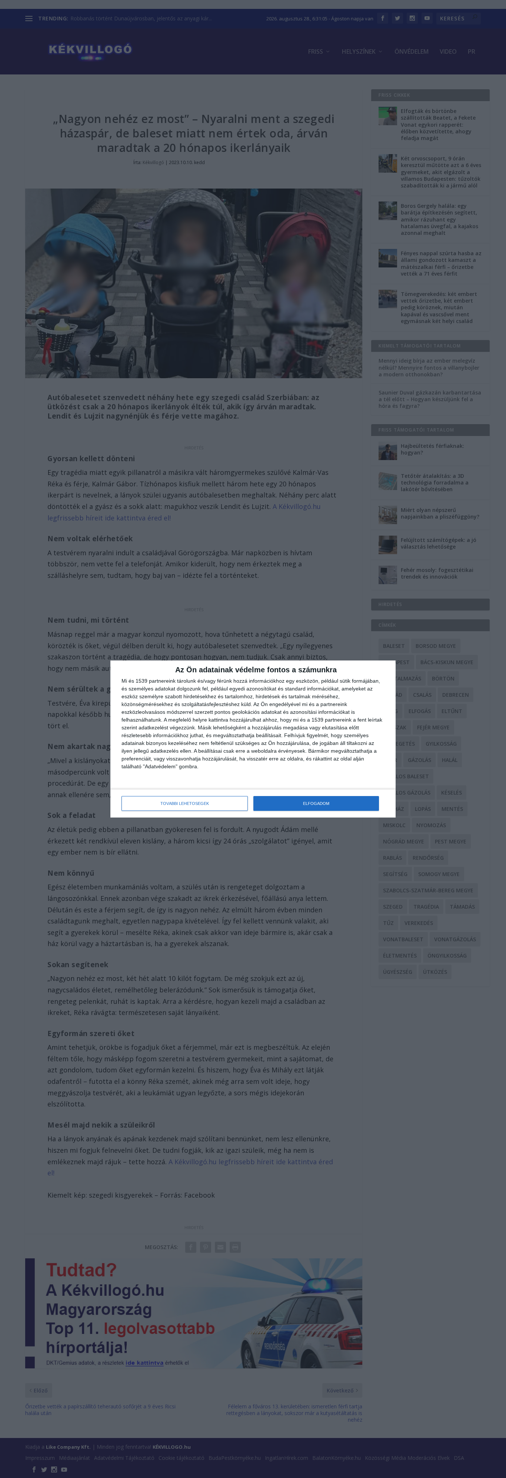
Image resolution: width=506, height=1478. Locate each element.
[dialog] (253, 739)
